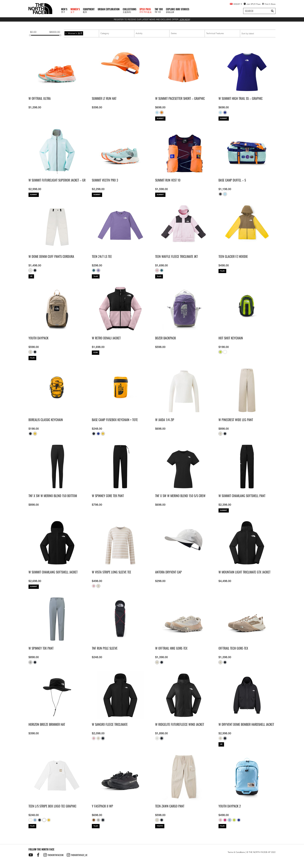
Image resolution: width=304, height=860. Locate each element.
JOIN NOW (185, 19)
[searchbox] (117, 33)
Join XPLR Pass (253, 4)
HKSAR (236, 4)
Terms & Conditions (236, 852)
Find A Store (270, 4)
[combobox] (81, 33)
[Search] (272, 11)
